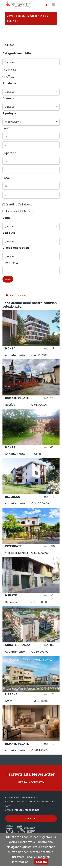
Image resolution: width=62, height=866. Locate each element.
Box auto (8, 232)
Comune (8, 98)
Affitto (10, 76)
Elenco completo (17, 295)
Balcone (26, 204)
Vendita (11, 70)
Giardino (11, 204)
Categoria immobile (16, 53)
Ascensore (12, 211)
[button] (46, 5)
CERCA (8, 279)
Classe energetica (15, 247)
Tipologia (9, 113)
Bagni (6, 217)
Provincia (9, 83)
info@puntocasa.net (26, 809)
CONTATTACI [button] (31, 818)
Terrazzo (29, 211)
